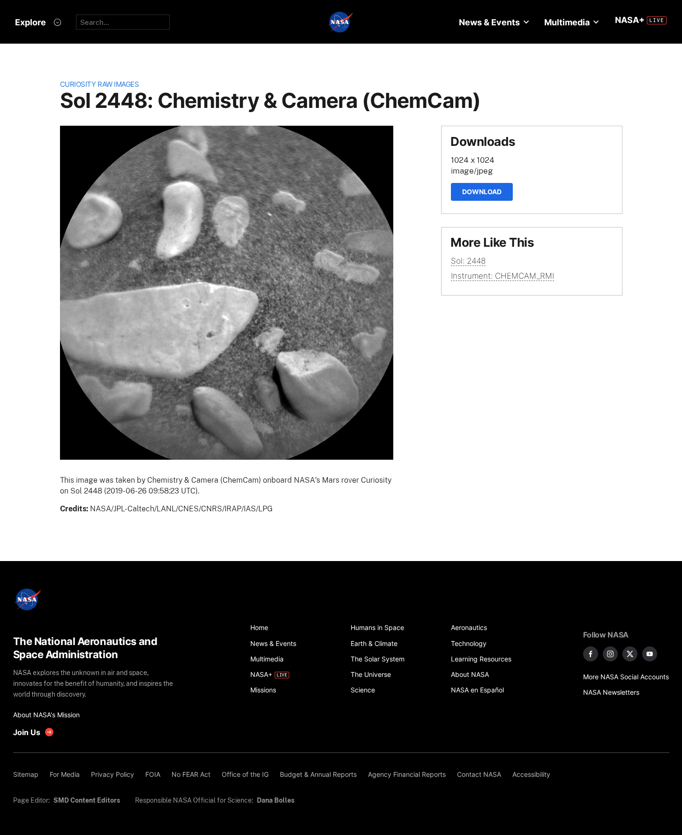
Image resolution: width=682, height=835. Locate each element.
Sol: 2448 (468, 261)
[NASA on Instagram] (610, 653)
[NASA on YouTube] (649, 653)
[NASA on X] (629, 653)
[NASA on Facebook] (590, 653)
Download (482, 192)
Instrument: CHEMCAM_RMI (502, 276)
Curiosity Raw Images (99, 84)
